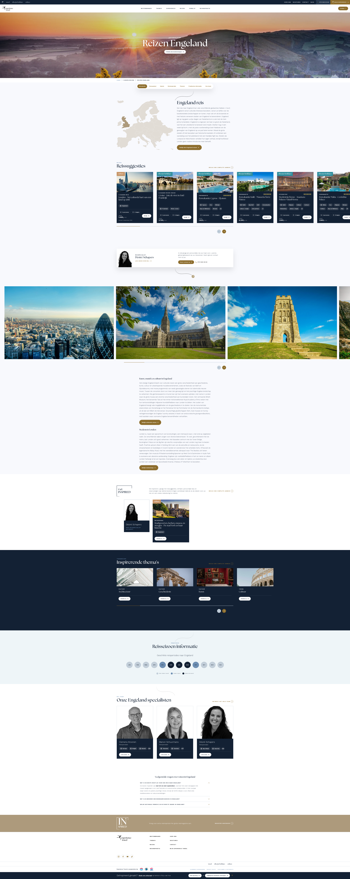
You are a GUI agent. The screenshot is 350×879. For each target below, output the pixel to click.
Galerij (162, 86)
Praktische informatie (195, 86)
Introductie (142, 86)
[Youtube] (127, 857)
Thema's (182, 86)
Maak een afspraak (145, 875)
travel (8, 2)
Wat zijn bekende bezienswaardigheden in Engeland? (160, 799)
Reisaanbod (152, 86)
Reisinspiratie (172, 86)
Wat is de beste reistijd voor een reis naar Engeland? (160, 783)
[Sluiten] (232, 875)
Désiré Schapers (133, 524)
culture (27, 2)
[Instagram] (118, 857)
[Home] (2, 2)
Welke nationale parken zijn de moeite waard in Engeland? (162, 804)
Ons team (208, 86)
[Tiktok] (132, 857)
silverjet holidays (17, 2)
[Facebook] (123, 857)
